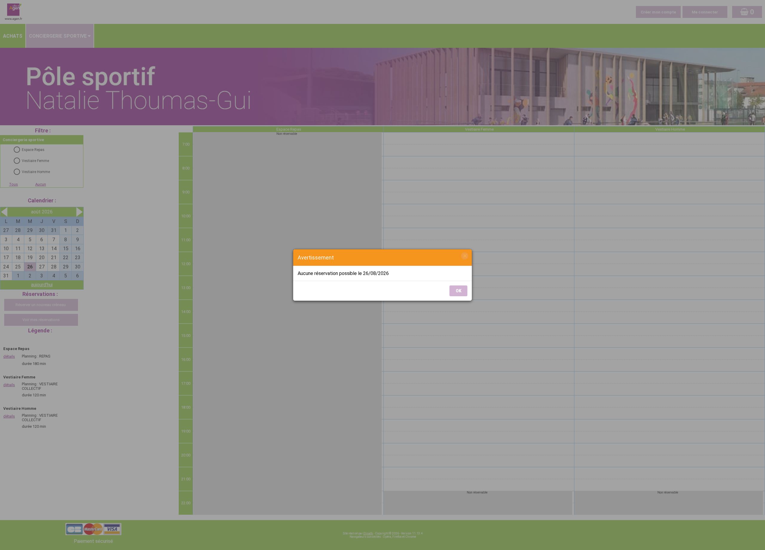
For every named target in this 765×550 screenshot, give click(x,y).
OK (458, 290)
